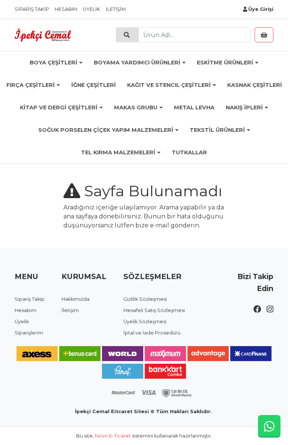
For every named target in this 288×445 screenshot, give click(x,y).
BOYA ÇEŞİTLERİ (53, 62)
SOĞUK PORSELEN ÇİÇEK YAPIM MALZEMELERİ (105, 130)
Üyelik (91, 9)
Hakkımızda (76, 299)
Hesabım (66, 9)
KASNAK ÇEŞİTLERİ (254, 85)
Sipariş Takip (32, 9)
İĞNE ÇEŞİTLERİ (93, 85)
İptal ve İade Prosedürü (151, 333)
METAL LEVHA (194, 107)
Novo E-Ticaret (113, 436)
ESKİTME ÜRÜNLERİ (225, 62)
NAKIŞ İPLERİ (244, 107)
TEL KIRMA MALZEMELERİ (118, 152)
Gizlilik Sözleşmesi (145, 299)
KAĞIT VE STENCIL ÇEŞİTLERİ (169, 85)
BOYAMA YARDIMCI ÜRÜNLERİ (137, 62)
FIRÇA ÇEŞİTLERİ (30, 85)
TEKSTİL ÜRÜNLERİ (217, 130)
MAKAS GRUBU (136, 107)
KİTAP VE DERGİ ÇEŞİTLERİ (59, 107)
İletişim (116, 9)
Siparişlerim (29, 333)
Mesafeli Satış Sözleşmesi (154, 310)
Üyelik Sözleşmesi (144, 321)
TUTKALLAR (189, 152)
